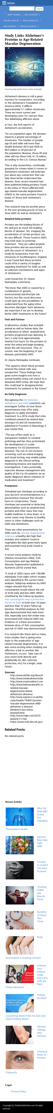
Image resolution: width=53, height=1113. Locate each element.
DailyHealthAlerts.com (25, 1105)
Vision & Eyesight (28, 26)
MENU (11, 3)
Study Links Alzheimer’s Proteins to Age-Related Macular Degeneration (24, 39)
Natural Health (11, 21)
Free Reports (9, 26)
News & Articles (30, 21)
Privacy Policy (18, 1091)
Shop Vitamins (14, 15)
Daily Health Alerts (20, 89)
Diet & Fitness (31, 15)
